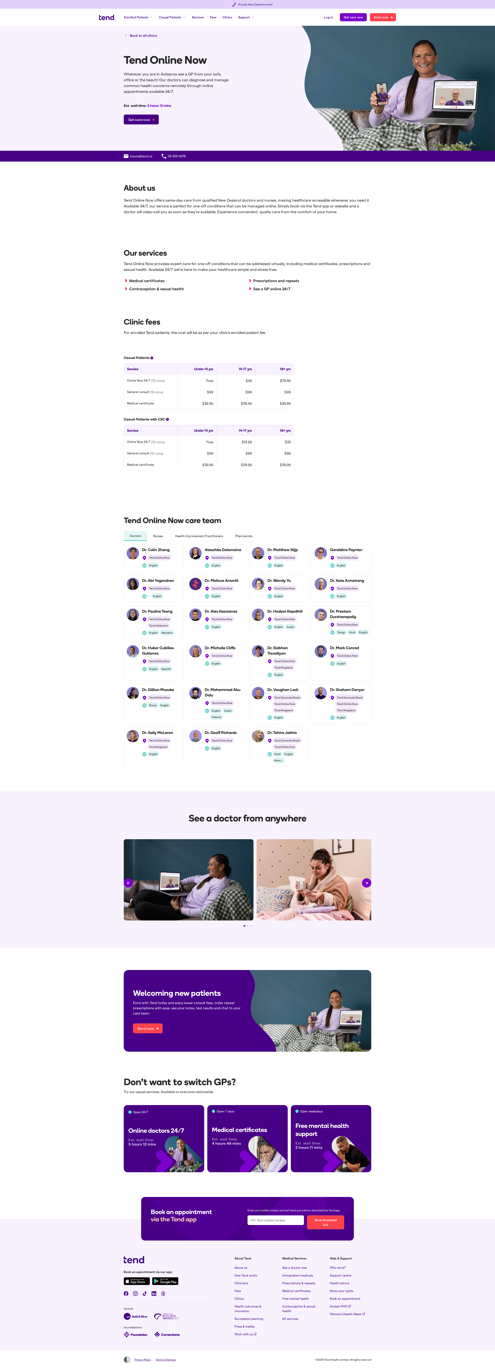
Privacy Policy (143, 1359)
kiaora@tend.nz (141, 156)
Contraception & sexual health (298, 1308)
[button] (138, 17)
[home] (106, 17)
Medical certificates (296, 1291)
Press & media (244, 1326)
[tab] (135, 536)
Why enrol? (338, 1267)
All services (290, 1318)
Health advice (339, 1283)
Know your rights (341, 1291)
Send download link (326, 1222)
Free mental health (295, 1298)
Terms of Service (166, 1359)
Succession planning (249, 1318)
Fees (213, 17)
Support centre (340, 1275)
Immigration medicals (297, 1275)
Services (198, 17)
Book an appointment (345, 1298)
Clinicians (241, 1283)
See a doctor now (294, 1267)
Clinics (227, 17)
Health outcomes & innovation (248, 1308)
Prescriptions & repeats (298, 1283)
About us (241, 1267)
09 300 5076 (177, 156)
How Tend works (246, 1275)
